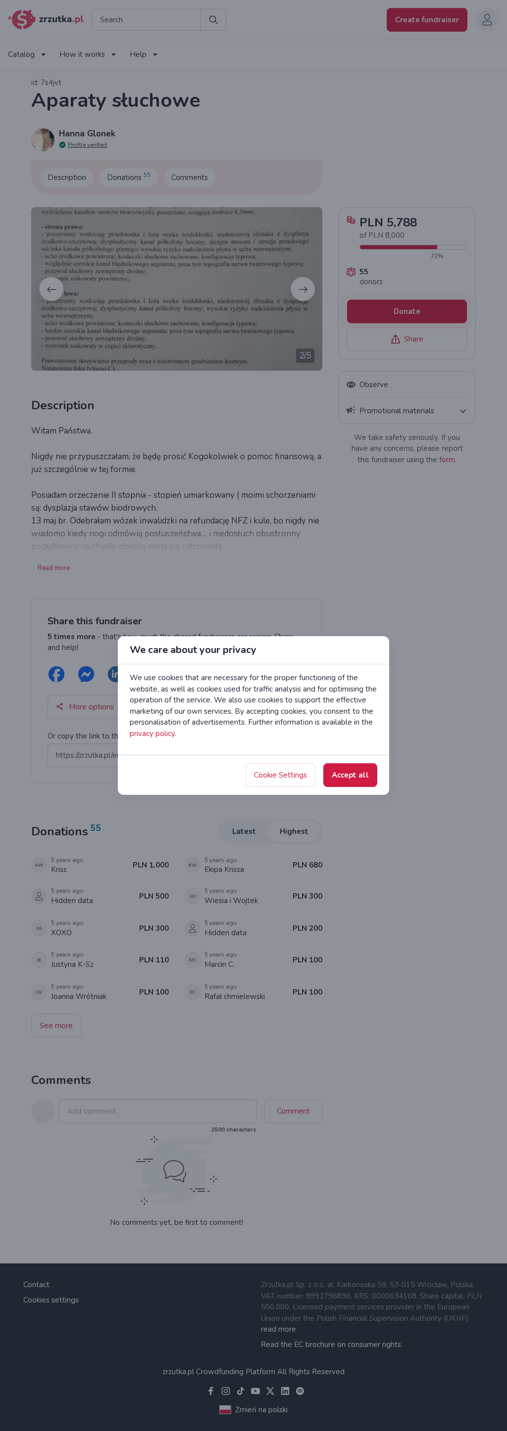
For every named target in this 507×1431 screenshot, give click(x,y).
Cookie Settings (280, 775)
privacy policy (152, 733)
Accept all (350, 775)
